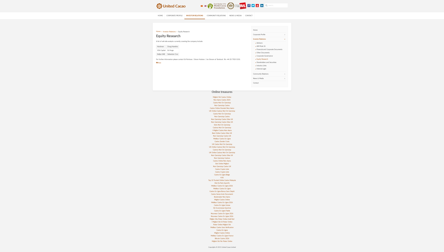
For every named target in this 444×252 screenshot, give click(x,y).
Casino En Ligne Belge (222, 175)
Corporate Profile (174, 16)
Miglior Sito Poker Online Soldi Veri (222, 219)
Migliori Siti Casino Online (222, 97)
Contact (249, 16)
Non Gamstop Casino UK (222, 136)
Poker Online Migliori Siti (222, 225)
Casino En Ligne (222, 230)
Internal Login (261, 69)
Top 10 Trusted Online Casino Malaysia (222, 180)
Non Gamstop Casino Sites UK (222, 119)
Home (160, 16)
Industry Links (262, 66)
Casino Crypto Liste (222, 169)
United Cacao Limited (229, 247)
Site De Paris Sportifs (222, 183)
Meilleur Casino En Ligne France (222, 236)
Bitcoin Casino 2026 (222, 238)
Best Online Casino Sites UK (222, 133)
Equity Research (262, 59)
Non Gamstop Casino (222, 105)
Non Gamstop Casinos (222, 158)
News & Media (235, 16)
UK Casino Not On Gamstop (222, 144)
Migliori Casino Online (222, 200)
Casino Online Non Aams (222, 161)
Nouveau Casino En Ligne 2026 (222, 213)
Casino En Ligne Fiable (222, 211)
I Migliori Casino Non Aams (222, 130)
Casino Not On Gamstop (222, 103)
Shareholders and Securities (266, 62)
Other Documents (263, 53)
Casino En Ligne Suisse (222, 205)
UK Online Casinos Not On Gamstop (222, 111)
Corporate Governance (265, 56)
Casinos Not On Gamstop (222, 128)
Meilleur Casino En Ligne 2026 (222, 186)
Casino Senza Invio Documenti (222, 194)
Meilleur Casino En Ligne (222, 139)
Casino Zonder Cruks (222, 141)
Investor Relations (194, 16)
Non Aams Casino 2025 (222, 100)
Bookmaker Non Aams (222, 197)
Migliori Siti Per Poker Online (222, 241)
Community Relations (216, 16)
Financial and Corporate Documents (269, 49)
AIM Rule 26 (261, 46)
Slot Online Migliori (222, 164)
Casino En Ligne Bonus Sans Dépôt (222, 191)
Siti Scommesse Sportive (222, 208)
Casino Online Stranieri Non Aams (222, 108)
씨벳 (222, 177)
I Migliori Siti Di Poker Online (222, 222)
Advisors (260, 43)
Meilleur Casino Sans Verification (222, 227)
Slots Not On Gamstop (222, 125)
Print (159, 63)
